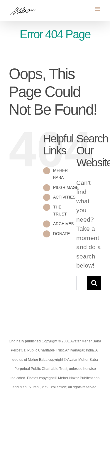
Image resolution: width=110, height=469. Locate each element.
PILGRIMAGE (66, 187)
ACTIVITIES (64, 197)
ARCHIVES (63, 223)
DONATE (61, 233)
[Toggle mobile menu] (98, 9)
